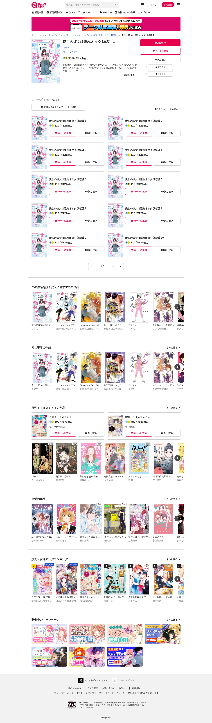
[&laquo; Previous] (91, 266)
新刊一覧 (39, 12)
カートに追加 (161, 51)
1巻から (161, 109)
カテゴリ (142, 12)
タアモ (66, 48)
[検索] (116, 5)
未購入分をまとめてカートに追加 (60, 107)
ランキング (74, 12)
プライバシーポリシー (67, 693)
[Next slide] (177, 307)
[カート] (142, 5)
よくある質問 (91, 688)
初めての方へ (74, 688)
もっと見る (172, 347)
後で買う (161, 74)
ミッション (91, 12)
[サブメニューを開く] (178, 5)
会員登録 (167, 4)
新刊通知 (161, 67)
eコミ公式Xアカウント (93, 681)
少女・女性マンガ (71, 52)
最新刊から (175, 109)
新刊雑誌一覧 (56, 12)
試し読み (162, 59)
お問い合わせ (108, 688)
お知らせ (123, 688)
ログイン (153, 4)
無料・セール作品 (126, 12)
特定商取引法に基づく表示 (143, 693)
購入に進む (160, 43)
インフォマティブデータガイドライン (101, 693)
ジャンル (107, 12)
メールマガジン (126, 680)
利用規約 (135, 688)
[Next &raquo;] (120, 266)
